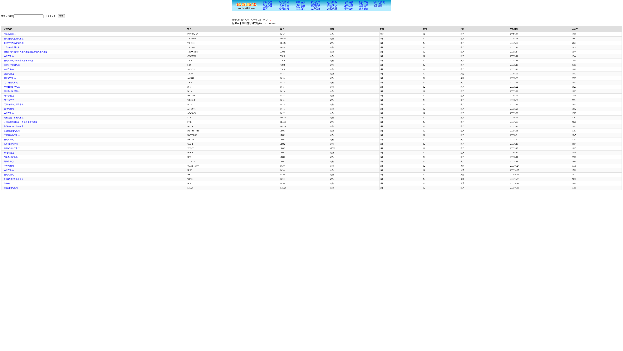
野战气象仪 (9, 161)
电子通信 (348, 2)
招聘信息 (348, 8)
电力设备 (332, 2)
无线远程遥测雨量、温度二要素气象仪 (20, 122)
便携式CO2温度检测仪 (13, 179)
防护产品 (363, 2)
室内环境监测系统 (12, 65)
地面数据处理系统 (12, 87)
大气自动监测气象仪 (13, 47)
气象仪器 (268, 5)
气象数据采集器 (11, 157)
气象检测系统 (10, 34)
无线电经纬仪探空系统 (14, 104)
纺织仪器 (348, 5)
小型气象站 (9, 166)
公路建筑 (363, 5)
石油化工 (316, 2)
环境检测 (300, 2)
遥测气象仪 (9, 74)
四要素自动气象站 (12, 131)
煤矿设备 (300, 5)
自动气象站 (9, 56)
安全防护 (332, 5)
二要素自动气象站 (12, 135)
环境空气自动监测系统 (14, 43)
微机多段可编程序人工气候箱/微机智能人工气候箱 (25, 52)
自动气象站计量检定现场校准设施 (18, 60)
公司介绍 (284, 8)
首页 (265, 8)
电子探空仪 (9, 96)
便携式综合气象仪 (12, 148)
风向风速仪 (9, 153)
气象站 (7, 183)
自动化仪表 (379, 2)
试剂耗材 (284, 2)
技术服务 (363, 8)
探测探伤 (316, 5)
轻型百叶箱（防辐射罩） (14, 126)
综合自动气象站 (11, 188)
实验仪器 (268, 2)
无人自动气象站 (11, 82)
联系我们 (300, 8)
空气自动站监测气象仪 (14, 39)
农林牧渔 (284, 5)
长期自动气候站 (11, 144)
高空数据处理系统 (12, 91)
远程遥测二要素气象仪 (14, 118)
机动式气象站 (10, 78)
